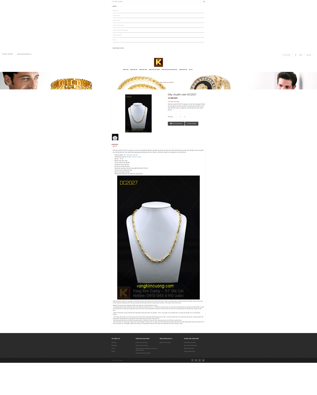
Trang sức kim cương (118, 25)
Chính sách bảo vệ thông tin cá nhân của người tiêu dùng (146, 349)
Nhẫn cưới (115, 10)
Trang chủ (145, 82)
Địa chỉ (113, 351)
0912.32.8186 (192, 123)
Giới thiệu (113, 342)
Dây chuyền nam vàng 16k (130, 155)
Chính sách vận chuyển (142, 345)
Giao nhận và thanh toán (190, 345)
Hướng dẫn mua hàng (189, 342)
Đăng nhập (309, 54)
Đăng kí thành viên (189, 348)
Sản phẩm (114, 345)
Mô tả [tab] (115, 146)
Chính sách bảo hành (189, 351)
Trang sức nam (117, 20)
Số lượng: (170, 116)
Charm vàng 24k (117, 35)
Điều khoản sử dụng (165, 342)
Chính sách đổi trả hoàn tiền (143, 353)
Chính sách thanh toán (142, 342)
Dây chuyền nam (154, 82)
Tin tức (114, 39)
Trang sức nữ (116, 15)
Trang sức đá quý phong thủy (120, 30)
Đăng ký (300, 54)
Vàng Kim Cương (136, 156)
